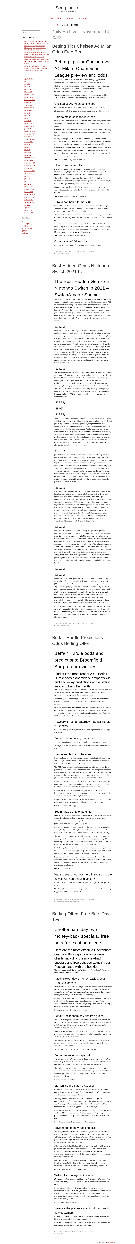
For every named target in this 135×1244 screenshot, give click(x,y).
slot (23, 221)
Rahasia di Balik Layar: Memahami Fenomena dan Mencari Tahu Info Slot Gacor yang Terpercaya (35, 68)
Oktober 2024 (28, 137)
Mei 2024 (27, 150)
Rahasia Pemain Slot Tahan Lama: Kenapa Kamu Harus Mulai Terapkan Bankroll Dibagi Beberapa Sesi (36, 55)
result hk (25, 226)
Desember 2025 (29, 100)
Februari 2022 (29, 213)
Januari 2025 (28, 129)
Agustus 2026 (28, 79)
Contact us (70, 18)
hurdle (67, 901)
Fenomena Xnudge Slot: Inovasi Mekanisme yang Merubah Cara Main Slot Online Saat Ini (35, 48)
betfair (58, 901)
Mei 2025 (27, 118)
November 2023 (29, 165)
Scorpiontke (67, 7)
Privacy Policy (54, 18)
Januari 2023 (28, 192)
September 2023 (29, 171)
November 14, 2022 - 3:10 (63, 1232)
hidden (58, 625)
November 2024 (29, 134)
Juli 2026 (27, 81)
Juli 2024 (27, 144)
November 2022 (29, 197)
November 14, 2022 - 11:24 (63, 623)
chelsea (63, 253)
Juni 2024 (27, 147)
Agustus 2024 (28, 142)
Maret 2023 (28, 187)
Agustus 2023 (28, 173)
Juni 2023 (27, 179)
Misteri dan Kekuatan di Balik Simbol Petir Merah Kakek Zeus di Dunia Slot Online (36, 61)
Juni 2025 (27, 115)
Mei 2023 (27, 181)
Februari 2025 (29, 126)
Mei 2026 (27, 87)
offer (70, 901)
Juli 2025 (27, 113)
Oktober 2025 (28, 105)
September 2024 (29, 139)
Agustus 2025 (28, 110)
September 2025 (29, 108)
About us (82, 18)
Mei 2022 (27, 205)
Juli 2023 (27, 176)
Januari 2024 (28, 160)
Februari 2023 (29, 189)
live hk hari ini (27, 228)
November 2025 (29, 102)
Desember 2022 (29, 194)
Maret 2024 (28, 155)
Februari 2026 (29, 94)
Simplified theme (111, 1242)
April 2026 (27, 89)
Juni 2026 (27, 84)
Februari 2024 (29, 158)
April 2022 (27, 208)
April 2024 (27, 152)
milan (67, 253)
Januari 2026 (28, 97)
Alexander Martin (80, 251)
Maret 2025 (28, 123)
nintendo (63, 625)
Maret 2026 (28, 92)
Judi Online (91, 251)
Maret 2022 (28, 210)
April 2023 (27, 184)
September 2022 (29, 202)
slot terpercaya (27, 223)
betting (58, 253)
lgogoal (24, 231)
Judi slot (25, 233)
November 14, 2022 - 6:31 (63, 900)
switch (68, 625)
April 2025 (27, 121)
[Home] (58, 25)
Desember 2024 (29, 131)
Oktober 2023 (28, 168)
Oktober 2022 (28, 200)
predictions (76, 901)
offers (62, 1234)
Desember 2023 (29, 163)
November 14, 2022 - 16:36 (63, 251)
